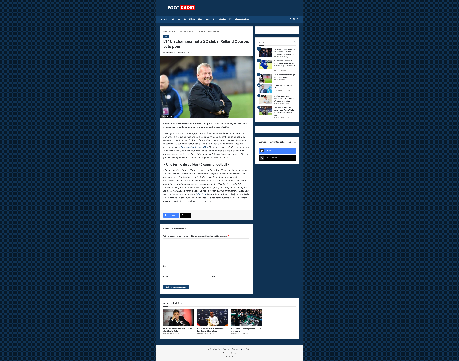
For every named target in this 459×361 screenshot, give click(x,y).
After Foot (201, 194)
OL (185, 19)
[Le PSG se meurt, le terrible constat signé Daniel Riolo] (178, 317)
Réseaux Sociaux (242, 19)
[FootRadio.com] (182, 7)
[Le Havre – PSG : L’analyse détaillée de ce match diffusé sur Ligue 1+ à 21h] (265, 52)
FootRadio (246, 349)
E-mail (165, 276)
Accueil (164, 19)
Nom (165, 266)
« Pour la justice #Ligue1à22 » (193, 147)
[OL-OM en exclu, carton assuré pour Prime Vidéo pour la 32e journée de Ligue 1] (265, 110)
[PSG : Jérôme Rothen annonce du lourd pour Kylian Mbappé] (212, 317)
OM (179, 19)
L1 (173, 140)
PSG (172, 19)
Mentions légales (229, 353)
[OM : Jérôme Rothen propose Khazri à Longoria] (246, 317)
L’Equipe (222, 19)
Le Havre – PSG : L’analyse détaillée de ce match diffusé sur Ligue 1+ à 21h (284, 51)
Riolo (200, 19)
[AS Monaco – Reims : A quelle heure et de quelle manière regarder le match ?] (265, 64)
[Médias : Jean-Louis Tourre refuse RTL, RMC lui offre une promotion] (265, 99)
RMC (208, 19)
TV (230, 19)
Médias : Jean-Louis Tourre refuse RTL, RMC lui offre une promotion (284, 98)
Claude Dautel (170, 52)
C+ (214, 19)
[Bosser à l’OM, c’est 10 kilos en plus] (265, 88)
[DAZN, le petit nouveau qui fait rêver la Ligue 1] (265, 78)
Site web (211, 276)
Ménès (192, 19)
